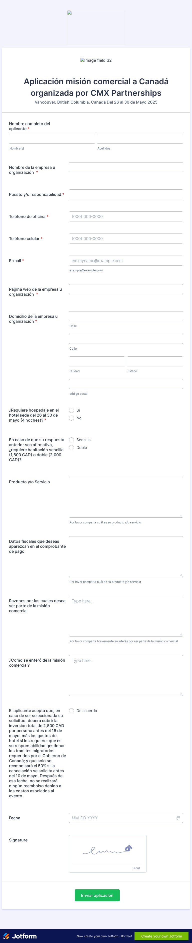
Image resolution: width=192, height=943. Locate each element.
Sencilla (83, 439)
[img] (107, 849)
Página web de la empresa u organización (35, 292)
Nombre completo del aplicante (29, 126)
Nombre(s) (17, 148)
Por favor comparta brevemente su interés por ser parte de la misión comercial (124, 641)
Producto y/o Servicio (29, 481)
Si (78, 410)
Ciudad (75, 371)
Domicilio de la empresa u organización (33, 319)
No (79, 418)
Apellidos (104, 148)
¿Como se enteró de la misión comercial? (37, 663)
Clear (136, 868)
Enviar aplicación (97, 895)
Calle (73, 326)
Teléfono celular (25, 238)
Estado (132, 371)
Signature (18, 839)
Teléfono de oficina (28, 216)
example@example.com (86, 270)
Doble (81, 447)
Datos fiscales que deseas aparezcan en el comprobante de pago (37, 546)
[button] (178, 818)
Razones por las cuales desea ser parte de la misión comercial (37, 605)
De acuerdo (86, 710)
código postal (79, 394)
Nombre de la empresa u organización (32, 170)
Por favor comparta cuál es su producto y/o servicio (105, 522)
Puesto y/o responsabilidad (36, 194)
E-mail (16, 260)
